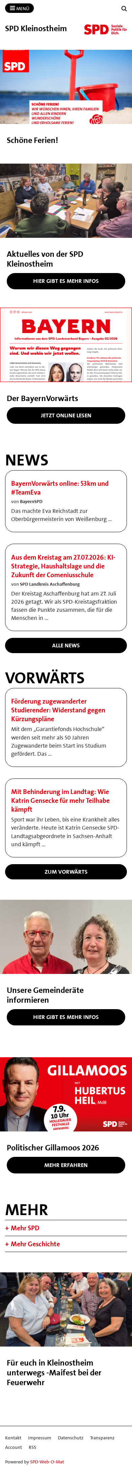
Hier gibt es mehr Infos (66, 281)
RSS (32, 1447)
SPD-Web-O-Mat (47, 1462)
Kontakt (13, 1438)
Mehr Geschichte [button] (35, 1244)
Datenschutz (70, 1438)
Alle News (66, 645)
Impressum (39, 1438)
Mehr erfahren (66, 1165)
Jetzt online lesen (66, 415)
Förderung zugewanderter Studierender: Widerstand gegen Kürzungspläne (58, 710)
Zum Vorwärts (66, 871)
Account (13, 1447)
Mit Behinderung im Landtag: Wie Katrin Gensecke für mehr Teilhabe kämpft (60, 800)
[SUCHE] (124, 8)
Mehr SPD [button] (25, 1228)
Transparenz (102, 1438)
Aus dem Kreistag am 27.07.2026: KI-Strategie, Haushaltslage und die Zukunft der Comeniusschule (63, 566)
